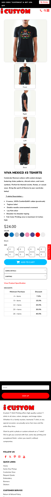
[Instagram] (19, 457)
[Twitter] (10, 457)
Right (25, 114)
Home (5, 466)
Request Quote (9, 475)
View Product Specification (15, 283)
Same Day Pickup (10, 469)
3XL (16, 255)
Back (25, 167)
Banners (6, 481)
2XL (6, 255)
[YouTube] (24, 457)
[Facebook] (5, 457)
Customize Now (9, 472)
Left (24, 141)
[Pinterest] (15, 457)
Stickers (6, 484)
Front (25, 87)
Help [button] (45, 2)
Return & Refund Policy (12, 494)
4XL (27, 255)
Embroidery (7, 478)
